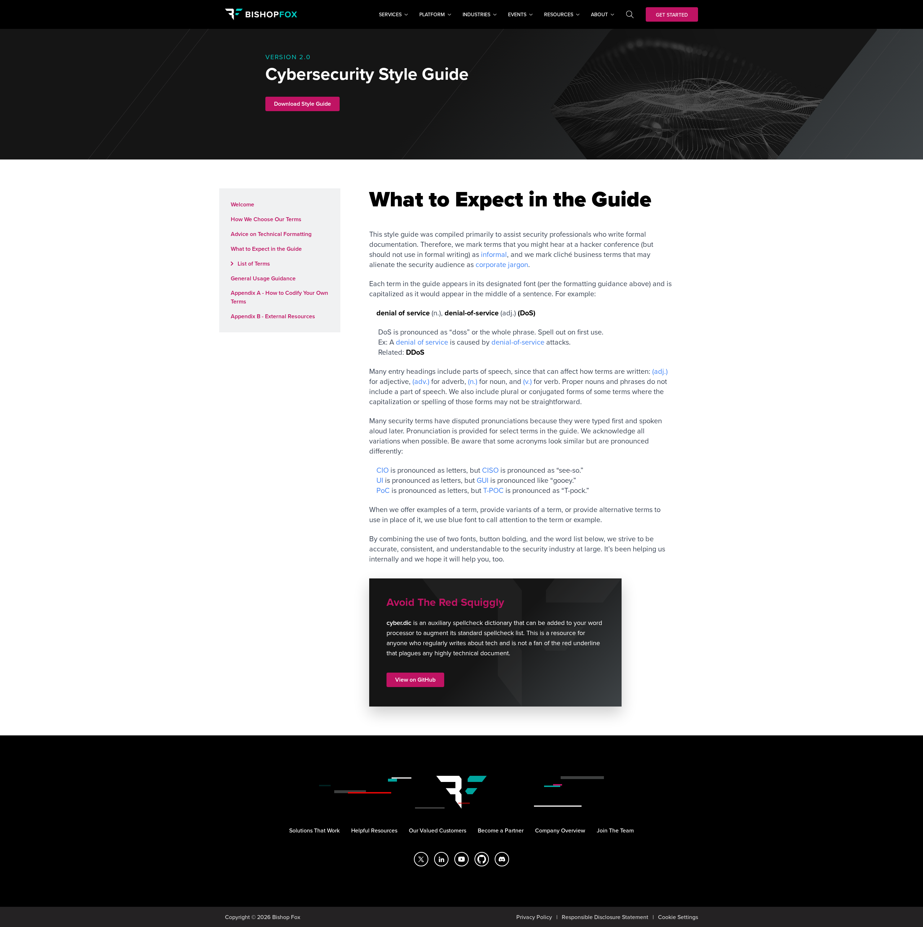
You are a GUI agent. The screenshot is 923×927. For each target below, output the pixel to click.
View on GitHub (415, 679)
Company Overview (560, 830)
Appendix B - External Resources (273, 316)
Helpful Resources (374, 830)
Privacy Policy (534, 917)
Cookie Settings (678, 917)
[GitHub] (481, 859)
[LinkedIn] (441, 859)
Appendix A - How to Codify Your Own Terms (279, 297)
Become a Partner (501, 830)
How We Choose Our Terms (266, 219)
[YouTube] (461, 859)
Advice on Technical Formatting (271, 234)
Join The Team (615, 830)
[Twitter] (421, 859)
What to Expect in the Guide (266, 249)
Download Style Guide (302, 104)
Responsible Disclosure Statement (605, 917)
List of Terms (253, 263)
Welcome (242, 204)
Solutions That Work (314, 830)
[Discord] (502, 859)
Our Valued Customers (437, 830)
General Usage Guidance (263, 278)
